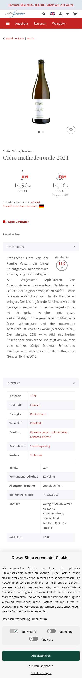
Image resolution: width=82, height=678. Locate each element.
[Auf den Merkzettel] (71, 130)
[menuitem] (21, 23)
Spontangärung (40, 446)
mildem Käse (59, 432)
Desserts (35, 432)
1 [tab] (39, 132)
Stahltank (36, 455)
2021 (33, 396)
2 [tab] (43, 132)
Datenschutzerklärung (16, 619)
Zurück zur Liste (15, 38)
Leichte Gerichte (40, 437)
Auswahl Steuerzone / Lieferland (20, 206)
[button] (44, 14)
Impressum (39, 619)
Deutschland (38, 414)
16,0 (62, 263)
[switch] (14, 631)
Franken (35, 405)
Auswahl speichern (41, 666)
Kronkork (36, 423)
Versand (35, 202)
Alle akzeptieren (41, 655)
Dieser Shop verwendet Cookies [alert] (41, 557)
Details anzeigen (41, 673)
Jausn (46, 432)
